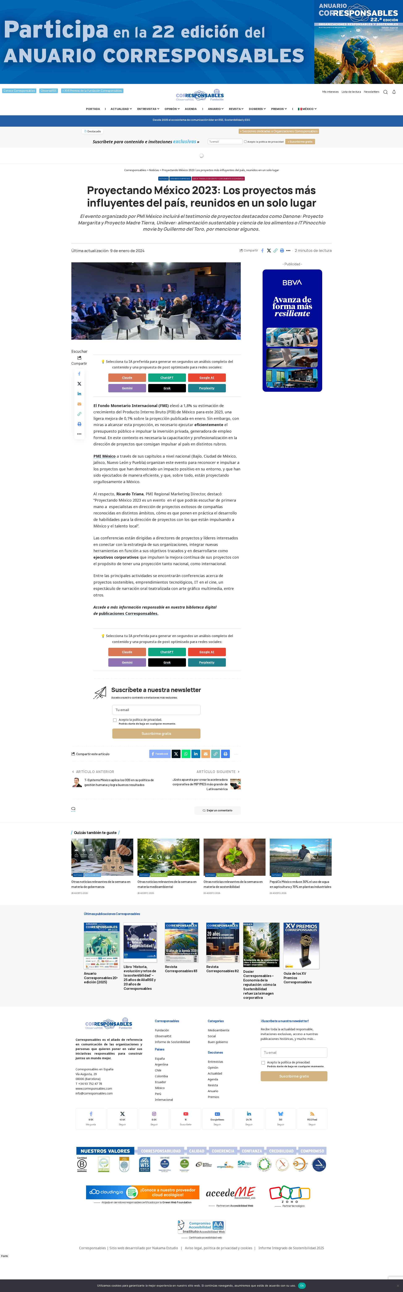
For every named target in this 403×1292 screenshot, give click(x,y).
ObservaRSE (48, 91)
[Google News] (217, 1118)
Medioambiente (158, 875)
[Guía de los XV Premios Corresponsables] (301, 946)
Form (4, 1256)
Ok (302, 1285)
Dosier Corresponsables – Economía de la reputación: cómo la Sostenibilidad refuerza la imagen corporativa (259, 984)
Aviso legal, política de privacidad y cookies (218, 1248)
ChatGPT (167, 378)
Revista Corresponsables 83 (181, 968)
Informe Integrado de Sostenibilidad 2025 (291, 1248)
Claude (127, 378)
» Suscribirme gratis (300, 141)
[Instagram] (154, 1118)
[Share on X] (269, 250)
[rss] (312, 1118)
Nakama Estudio (165, 1248)
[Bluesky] (280, 1118)
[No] (398, 1286)
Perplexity (207, 388)
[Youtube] (185, 1118)
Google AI (206, 378)
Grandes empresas (180, 178)
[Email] (79, 404)
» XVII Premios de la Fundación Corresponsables (92, 91)
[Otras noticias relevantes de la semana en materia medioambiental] (168, 857)
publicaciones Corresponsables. (128, 613)
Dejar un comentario (219, 810)
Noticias (163, 178)
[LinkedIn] (249, 1118)
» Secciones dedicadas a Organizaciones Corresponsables (279, 131)
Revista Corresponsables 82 (222, 968)
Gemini (127, 388)
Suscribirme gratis (156, 733)
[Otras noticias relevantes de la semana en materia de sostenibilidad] (235, 857)
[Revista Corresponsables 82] (222, 942)
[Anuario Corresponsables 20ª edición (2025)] (101, 946)
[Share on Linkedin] (79, 394)
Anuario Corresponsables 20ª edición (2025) (101, 978)
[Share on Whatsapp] (186, 754)
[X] (122, 1118)
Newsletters (371, 92)
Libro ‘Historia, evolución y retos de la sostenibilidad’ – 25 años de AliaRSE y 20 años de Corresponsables (140, 977)
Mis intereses (330, 92)
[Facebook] (91, 1118)
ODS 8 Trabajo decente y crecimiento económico (218, 178)
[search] (385, 92)
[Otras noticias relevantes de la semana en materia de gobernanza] (102, 857)
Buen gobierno (92, 875)
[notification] (394, 92)
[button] (275, 250)
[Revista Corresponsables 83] (181, 942)
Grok (167, 388)
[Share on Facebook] (262, 250)
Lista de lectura (351, 92)
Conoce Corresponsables (19, 91)
